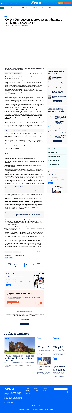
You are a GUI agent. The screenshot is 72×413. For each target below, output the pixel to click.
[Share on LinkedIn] (37, 73)
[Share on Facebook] (35, 73)
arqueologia (8, 338)
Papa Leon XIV (63, 7)
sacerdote (56, 338)
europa (56, 358)
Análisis (17, 7)
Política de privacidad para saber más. (57, 180)
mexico (11, 257)
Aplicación (36, 391)
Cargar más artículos (57, 101)
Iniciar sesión (54, 3)
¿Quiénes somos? (35, 409)
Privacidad (51, 409)
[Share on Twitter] (39, 73)
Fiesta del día (52, 152)
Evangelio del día (54, 161)
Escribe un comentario (24, 323)
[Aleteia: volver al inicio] (36, 2)
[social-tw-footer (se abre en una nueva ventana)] (37, 405)
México (69, 7)
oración (39, 358)
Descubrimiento (43, 7)
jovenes (39, 338)
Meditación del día (54, 156)
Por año (44, 390)
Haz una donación (28, 409)
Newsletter (36, 390)
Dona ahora (67, 3)
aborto (6, 257)
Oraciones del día (54, 165)
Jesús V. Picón (17, 25)
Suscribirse (61, 388)
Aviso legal (41, 409)
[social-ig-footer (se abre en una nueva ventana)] (39, 405)
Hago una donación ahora (12, 301)
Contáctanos (46, 409)
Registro (59, 3)
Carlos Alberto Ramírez (9, 89)
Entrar (28, 319)
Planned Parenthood (32, 140)
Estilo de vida (50, 7)
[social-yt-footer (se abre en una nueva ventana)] (32, 405)
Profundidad (28, 7)
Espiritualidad (35, 7)
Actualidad (57, 7)
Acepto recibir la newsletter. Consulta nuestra (18, 282)
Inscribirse (8, 285)
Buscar (17, 3)
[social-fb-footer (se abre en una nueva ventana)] (34, 405)
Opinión (22, 7)
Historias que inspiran (10, 7)
